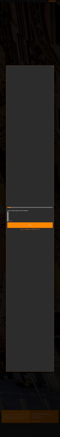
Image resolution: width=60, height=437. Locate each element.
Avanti (30, 225)
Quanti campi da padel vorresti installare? (17, 210)
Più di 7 (10, 221)
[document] (30, 218)
